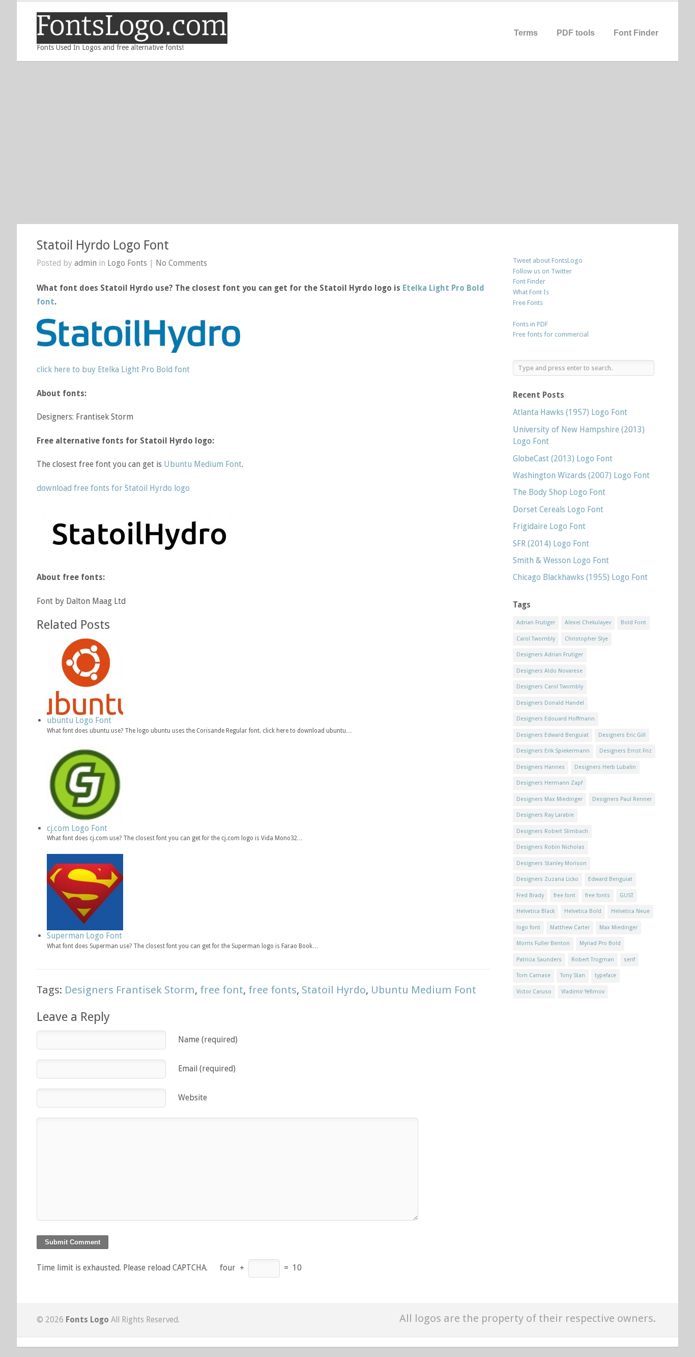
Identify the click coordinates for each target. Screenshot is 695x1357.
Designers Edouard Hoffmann (555, 718)
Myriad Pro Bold (600, 943)
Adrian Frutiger (535, 622)
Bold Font (633, 622)
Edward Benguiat (610, 879)
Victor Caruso (534, 991)
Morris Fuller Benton (543, 943)
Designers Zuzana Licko (547, 879)
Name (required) (208, 1039)
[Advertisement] (347, 142)
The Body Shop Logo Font (559, 492)
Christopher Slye (586, 638)
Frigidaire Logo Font (549, 526)
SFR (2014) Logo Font (551, 543)
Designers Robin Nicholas (550, 847)
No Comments (181, 263)
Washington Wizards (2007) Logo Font (581, 475)
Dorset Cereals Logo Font (558, 509)
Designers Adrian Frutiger (549, 654)
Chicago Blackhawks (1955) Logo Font (580, 577)
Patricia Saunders (539, 959)
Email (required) (207, 1068)
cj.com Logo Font (77, 828)
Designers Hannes (540, 767)
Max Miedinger (618, 927)
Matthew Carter (570, 927)
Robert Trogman (592, 959)
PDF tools (576, 33)
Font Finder (636, 33)
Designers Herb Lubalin (605, 767)
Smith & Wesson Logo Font (561, 560)
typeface (605, 975)
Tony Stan (572, 975)
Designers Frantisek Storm (130, 990)
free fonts (272, 990)
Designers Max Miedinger (549, 799)
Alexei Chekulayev (588, 622)
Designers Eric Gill (622, 735)
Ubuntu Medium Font (203, 464)
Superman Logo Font (84, 935)
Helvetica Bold (582, 911)
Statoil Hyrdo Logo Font (103, 245)
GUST (626, 895)
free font (221, 990)
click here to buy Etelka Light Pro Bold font (113, 369)
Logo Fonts (127, 263)
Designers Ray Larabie (545, 815)
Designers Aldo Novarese (549, 671)
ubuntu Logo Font (79, 720)
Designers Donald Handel (550, 703)
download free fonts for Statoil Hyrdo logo (113, 488)
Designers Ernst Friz (625, 750)
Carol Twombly (535, 638)
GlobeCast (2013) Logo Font (563, 458)
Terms (526, 33)
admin (85, 263)
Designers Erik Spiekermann (553, 750)
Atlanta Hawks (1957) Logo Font (570, 412)
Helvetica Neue (630, 911)
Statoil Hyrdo (334, 990)
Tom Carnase (533, 975)
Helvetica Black (535, 911)
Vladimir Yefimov (582, 991)
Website (192, 1097)
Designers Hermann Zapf (549, 783)
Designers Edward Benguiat (552, 735)
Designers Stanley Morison (551, 863)
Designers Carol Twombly (549, 686)
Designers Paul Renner (622, 799)
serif (629, 959)
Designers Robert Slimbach (552, 831)
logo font (528, 927)
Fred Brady (530, 895)
